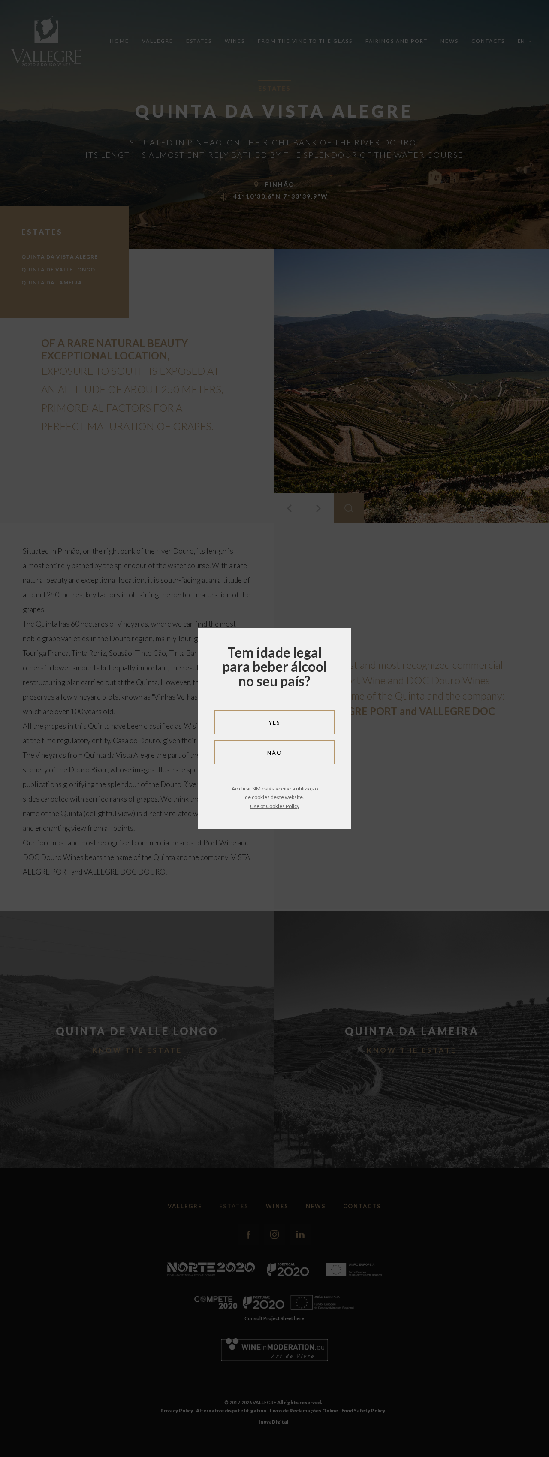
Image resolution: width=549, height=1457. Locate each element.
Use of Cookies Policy (274, 806)
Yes (274, 722)
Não (274, 752)
